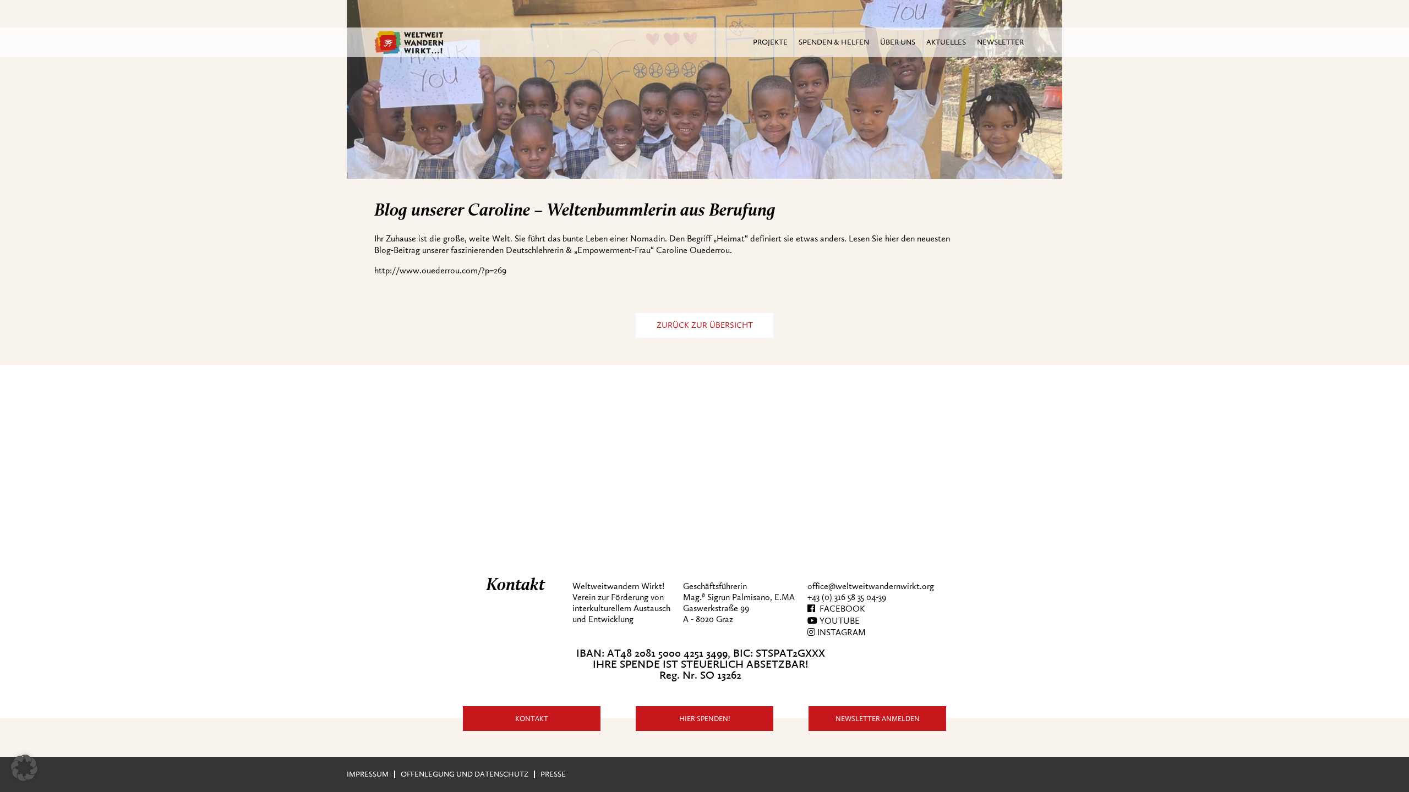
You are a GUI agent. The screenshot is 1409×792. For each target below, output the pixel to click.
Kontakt (531, 718)
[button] (24, 768)
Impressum (368, 774)
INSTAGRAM (840, 632)
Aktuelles (946, 42)
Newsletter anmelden (877, 718)
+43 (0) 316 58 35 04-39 (846, 597)
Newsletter (1000, 42)
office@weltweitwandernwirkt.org (870, 586)
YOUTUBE (838, 621)
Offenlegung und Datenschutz (464, 774)
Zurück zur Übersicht (705, 325)
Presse (553, 774)
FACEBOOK (840, 609)
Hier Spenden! (704, 718)
